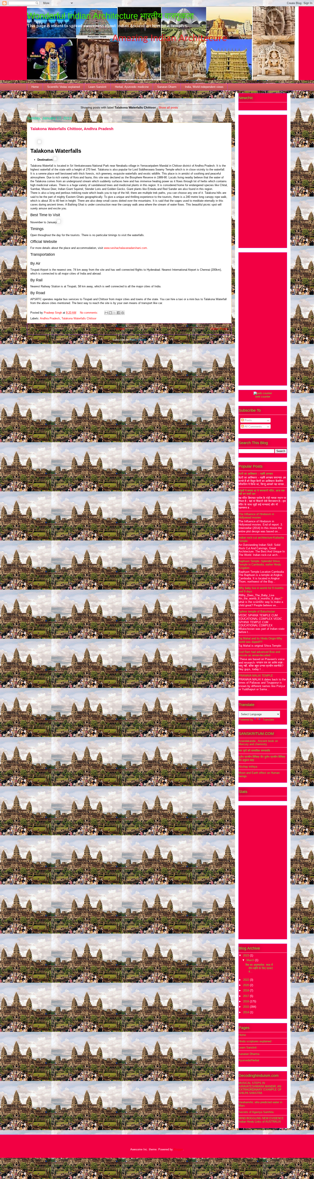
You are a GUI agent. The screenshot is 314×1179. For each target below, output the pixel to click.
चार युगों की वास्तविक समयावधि (254, 750)
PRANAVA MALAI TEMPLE (256, 675)
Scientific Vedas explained (63, 86)
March (251, 960)
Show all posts (168, 107)
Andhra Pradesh (50, 318)
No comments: (89, 312)
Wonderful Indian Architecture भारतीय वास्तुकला (110, 16)
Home (35, 86)
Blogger (178, 1149)
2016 (246, 1001)
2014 (246, 1012)
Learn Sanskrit (97, 86)
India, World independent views (204, 86)
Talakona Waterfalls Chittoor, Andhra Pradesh (71, 129)
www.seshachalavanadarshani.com (125, 248)
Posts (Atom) (138, 339)
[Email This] (106, 313)
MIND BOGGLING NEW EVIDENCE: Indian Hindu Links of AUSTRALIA (262, 1120)
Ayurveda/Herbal (249, 1060)
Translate (268, 719)
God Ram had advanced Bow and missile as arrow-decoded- (259, 653)
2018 (246, 990)
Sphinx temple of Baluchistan (257, 611)
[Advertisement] (263, 180)
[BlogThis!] (110, 313)
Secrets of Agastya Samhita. (256, 1112)
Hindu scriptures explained (255, 1041)
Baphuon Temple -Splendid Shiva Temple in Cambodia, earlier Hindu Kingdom (260, 564)
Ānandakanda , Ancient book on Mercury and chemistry (258, 742)
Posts (248, 420)
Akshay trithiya (248, 766)
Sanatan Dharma (249, 1054)
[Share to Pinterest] (122, 313)
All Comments (253, 426)
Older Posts (219, 329)
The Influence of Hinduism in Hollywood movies (256, 515)
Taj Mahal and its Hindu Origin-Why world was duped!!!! (260, 640)
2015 (246, 1006)
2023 (246, 955)
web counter (262, 396)
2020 (246, 985)
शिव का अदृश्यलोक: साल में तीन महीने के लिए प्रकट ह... (259, 968)
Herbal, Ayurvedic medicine (132, 86)
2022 (246, 979)
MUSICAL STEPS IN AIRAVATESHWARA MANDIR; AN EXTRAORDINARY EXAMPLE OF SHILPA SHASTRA (260, 1088)
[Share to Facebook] (118, 313)
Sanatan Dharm (166, 86)
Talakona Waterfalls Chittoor (79, 318)
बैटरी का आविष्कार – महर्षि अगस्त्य (256, 473)
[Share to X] (114, 313)
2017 (246, 996)
